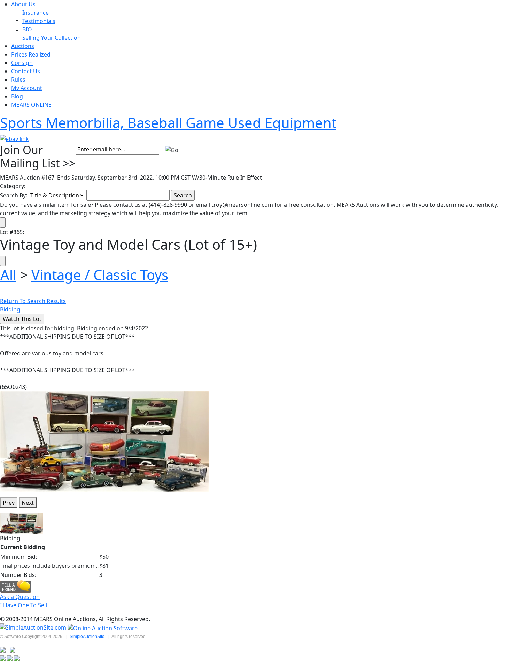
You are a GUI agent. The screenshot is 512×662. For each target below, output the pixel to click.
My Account (26, 88)
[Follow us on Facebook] (12, 649)
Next (28, 502)
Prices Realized (31, 54)
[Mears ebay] (14, 138)
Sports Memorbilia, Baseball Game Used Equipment (168, 122)
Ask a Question (20, 597)
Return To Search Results (33, 301)
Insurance (35, 12)
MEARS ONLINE (31, 104)
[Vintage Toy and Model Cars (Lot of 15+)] (104, 441)
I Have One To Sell (23, 605)
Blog (17, 96)
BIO (27, 29)
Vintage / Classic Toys (99, 274)
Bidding (10, 309)
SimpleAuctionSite (87, 636)
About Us (23, 4)
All (8, 274)
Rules (18, 79)
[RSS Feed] (3, 649)
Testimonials (38, 21)
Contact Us (25, 71)
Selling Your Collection (51, 38)
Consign (22, 63)
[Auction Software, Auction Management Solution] (34, 627)
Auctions (22, 46)
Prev (9, 502)
